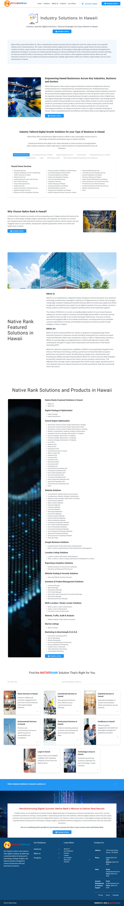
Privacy (100, 895)
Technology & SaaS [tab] (53, 158)
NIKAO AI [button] (55, 3)
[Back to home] (15, 3)
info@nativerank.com (113, 871)
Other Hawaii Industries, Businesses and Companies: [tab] (80, 158)
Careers (66, 855)
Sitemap (66, 862)
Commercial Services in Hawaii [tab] (42, 155)
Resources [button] (67, 860)
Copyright (115, 895)
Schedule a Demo (112, 4)
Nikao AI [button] (37, 853)
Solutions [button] (47, 3)
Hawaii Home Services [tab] (21, 155)
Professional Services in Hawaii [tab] (100, 155)
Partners (66, 853)
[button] (62, 784)
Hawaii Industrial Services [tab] (64, 155)
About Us (67, 849)
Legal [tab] (41, 158)
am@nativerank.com (112, 883)
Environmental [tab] (81, 155)
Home (40, 3)
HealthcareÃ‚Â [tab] (31, 158)
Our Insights (68, 857)
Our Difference (68, 851)
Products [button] (63, 3)
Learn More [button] (72, 3)
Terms (108, 895)
